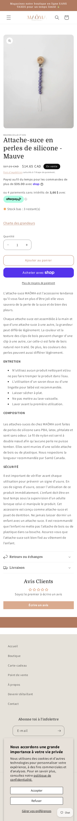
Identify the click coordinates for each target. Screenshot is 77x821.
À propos (14, 684)
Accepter (36, 790)
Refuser (36, 801)
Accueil (13, 646)
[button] (8, 17)
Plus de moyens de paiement (38, 283)
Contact (13, 704)
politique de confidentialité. (30, 777)
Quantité (8, 236)
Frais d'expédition (13, 172)
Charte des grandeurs (19, 223)
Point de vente (18, 675)
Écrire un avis (38, 605)
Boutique (14, 656)
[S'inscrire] (59, 731)
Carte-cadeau (17, 665)
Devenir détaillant (20, 694)
